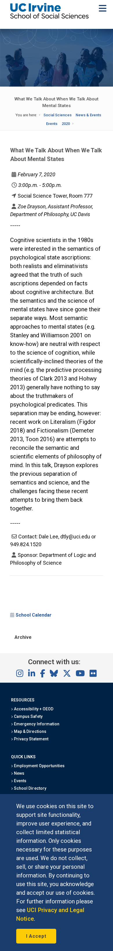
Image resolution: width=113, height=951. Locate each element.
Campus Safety (27, 716)
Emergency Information (36, 724)
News (18, 773)
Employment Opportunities (39, 765)
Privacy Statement (30, 739)
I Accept (36, 936)
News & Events (88, 115)
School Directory (29, 788)
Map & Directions (29, 731)
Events (51, 123)
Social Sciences (57, 115)
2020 (66, 123)
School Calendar (34, 615)
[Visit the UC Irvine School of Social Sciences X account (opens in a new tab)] (67, 674)
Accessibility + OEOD (33, 709)
